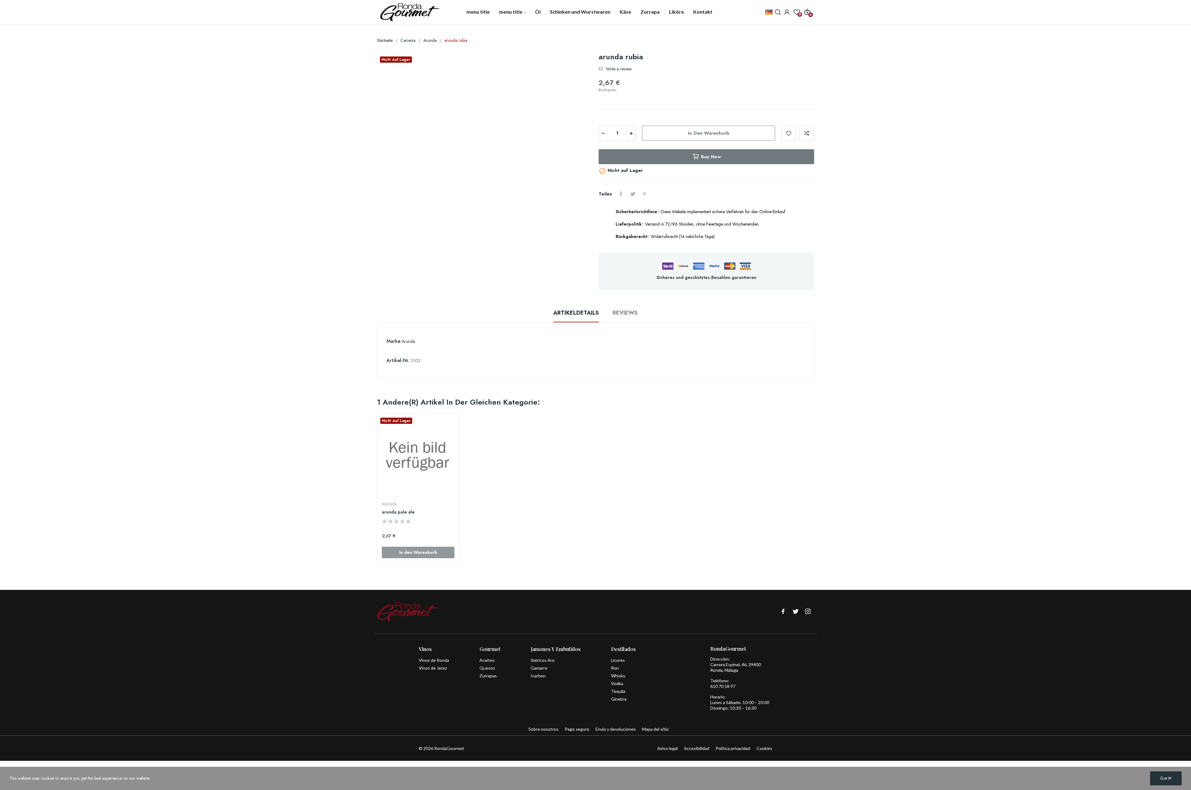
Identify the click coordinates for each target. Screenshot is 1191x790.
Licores (618, 660)
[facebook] (783, 611)
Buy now (711, 156)
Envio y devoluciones (616, 729)
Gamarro (539, 668)
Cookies (764, 748)
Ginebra (619, 699)
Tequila (618, 691)
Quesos (487, 668)
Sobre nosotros (544, 729)
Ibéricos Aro (543, 660)
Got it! (1166, 778)
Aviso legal (667, 748)
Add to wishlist (788, 133)
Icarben (538, 675)
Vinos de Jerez (433, 668)
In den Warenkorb (708, 133)
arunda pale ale (398, 512)
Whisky (618, 675)
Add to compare (806, 133)
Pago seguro (577, 729)
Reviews (625, 313)
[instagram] (808, 611)
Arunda (408, 341)
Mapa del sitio (655, 729)
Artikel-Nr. (397, 360)
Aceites (487, 660)
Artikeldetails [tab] (576, 313)
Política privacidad (733, 748)
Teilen (621, 194)
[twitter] (795, 611)
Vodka (617, 683)
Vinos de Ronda (434, 660)
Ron (615, 668)
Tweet (633, 194)
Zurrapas (488, 675)
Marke (393, 341)
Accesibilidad (696, 748)
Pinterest (644, 194)
